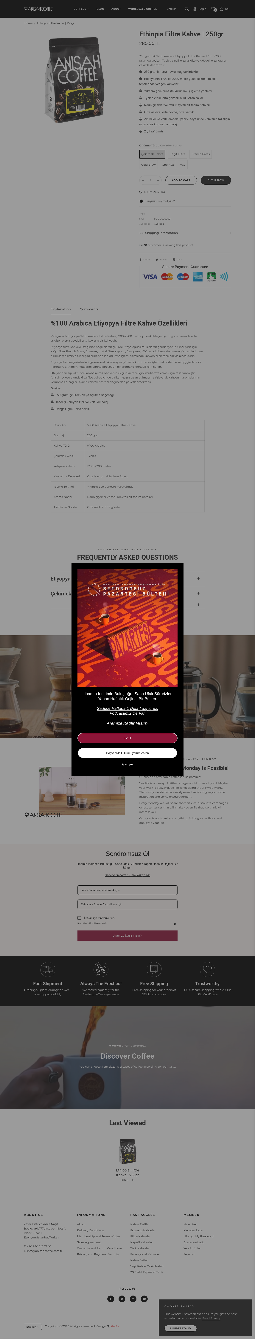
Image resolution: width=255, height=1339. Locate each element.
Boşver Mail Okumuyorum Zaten (127, 753)
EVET (128, 738)
